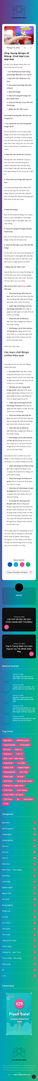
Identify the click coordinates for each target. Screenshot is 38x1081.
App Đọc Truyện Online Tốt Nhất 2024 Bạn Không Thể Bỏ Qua (23, 699)
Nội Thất (23, 772)
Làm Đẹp (21, 763)
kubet (24, 75)
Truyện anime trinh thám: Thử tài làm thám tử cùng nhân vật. (24, 688)
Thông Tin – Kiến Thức (11, 952)
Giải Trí (19, 754)
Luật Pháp (8, 763)
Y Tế (6, 804)
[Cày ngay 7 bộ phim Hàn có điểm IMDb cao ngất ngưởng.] (6, 677)
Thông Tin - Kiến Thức (13, 786)
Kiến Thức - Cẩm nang (13, 758)
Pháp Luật (8, 777)
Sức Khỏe (8, 781)
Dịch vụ (18, 749)
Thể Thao (8, 790)
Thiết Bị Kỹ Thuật (24, 781)
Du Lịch (7, 749)
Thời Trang (21, 790)
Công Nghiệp (9, 745)
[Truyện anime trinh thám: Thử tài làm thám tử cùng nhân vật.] (6, 688)
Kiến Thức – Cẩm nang (11, 870)
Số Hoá (20, 777)
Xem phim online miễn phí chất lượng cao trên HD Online (24, 719)
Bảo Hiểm (8, 740)
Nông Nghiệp (9, 772)
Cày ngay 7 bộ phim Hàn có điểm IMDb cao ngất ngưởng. (23, 677)
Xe (18, 799)
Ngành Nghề (23, 767)
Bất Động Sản (23, 740)
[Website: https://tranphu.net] (19, 600)
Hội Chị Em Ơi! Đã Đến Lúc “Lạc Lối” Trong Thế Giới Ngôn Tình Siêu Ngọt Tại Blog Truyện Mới (24, 709)
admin (19, 595)
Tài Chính (8, 799)
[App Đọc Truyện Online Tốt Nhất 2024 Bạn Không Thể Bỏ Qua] (6, 698)
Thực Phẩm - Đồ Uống (13, 795)
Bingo (23, 286)
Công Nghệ (25, 745)
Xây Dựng (28, 799)
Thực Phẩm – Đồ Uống (11, 958)
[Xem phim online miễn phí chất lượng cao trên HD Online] (6, 719)
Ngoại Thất (8, 767)
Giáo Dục (8, 754)
